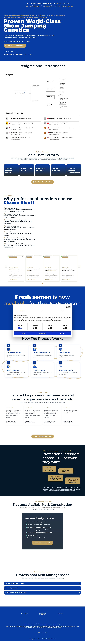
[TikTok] (46, 632)
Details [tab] (42, 311)
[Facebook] (39, 632)
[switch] (35, 328)
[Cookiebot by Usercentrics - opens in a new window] (65, 307)
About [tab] (62, 311)
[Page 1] (42, 283)
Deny (23, 333)
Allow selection (42, 333)
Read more (8, 417)
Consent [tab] (23, 311)
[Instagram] (42, 632)
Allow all (62, 333)
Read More (12, 279)
